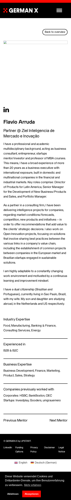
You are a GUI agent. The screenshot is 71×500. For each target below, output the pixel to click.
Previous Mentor (15, 420)
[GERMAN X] (20, 10)
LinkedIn (7, 447)
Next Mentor (59, 420)
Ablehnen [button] (13, 493)
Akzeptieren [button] (32, 493)
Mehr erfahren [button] (32, 485)
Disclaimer (49, 447)
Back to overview (55, 32)
